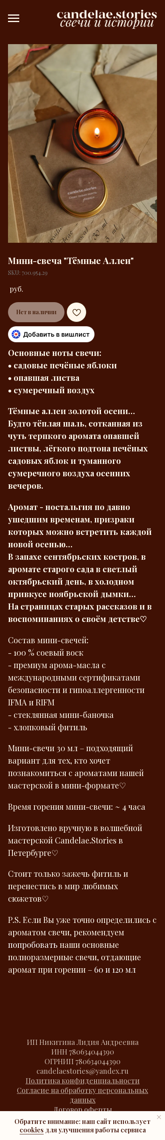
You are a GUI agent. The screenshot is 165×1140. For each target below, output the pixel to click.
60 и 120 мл (115, 969)
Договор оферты (82, 1109)
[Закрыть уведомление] (159, 1117)
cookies (32, 1130)
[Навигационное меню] (13, 18)
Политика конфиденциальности (83, 1080)
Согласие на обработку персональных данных (82, 1095)
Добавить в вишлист (56, 334)
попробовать (33, 944)
